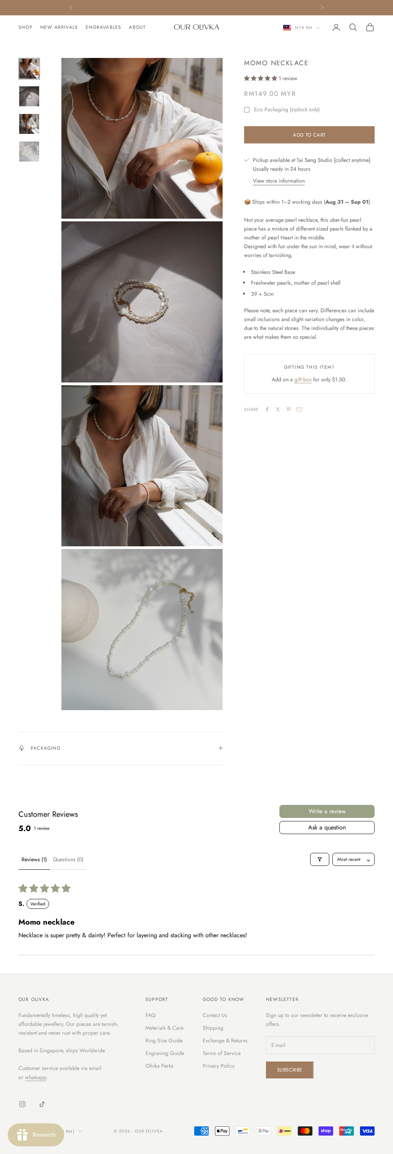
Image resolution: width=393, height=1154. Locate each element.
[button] (261, 78)
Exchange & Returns (225, 1040)
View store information (279, 181)
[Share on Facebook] (267, 409)
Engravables (103, 27)
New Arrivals (59, 27)
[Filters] (319, 859)
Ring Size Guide (164, 1040)
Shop (25, 27)
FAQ (150, 1015)
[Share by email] (299, 409)
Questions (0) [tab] (68, 859)
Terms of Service (222, 1053)
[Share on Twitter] (278, 409)
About (137, 27)
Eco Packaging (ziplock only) (287, 109)
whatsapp (35, 1077)
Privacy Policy (218, 1066)
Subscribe (289, 1069)
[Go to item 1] (29, 68)
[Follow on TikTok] (42, 1104)
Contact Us (215, 1015)
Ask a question (327, 827)
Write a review (327, 811)
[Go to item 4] (29, 151)
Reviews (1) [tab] (34, 859)
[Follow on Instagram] (22, 1104)
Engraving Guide (164, 1053)
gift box (303, 379)
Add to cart (309, 134)
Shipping (213, 1028)
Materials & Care (164, 1028)
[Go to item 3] (29, 124)
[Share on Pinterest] (289, 409)
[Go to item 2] (29, 96)
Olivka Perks (159, 1066)
